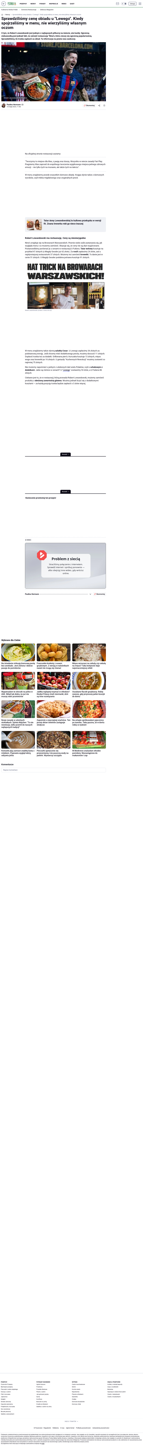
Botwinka (110, 1389)
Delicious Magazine (46, 10)
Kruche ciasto (76, 1389)
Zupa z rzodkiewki (112, 1387)
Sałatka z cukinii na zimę (43, 1406)
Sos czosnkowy (5, 1409)
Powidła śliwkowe (41, 1389)
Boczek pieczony (6, 1411)
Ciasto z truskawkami (114, 1397)
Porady (42, 4)
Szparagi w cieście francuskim (116, 1392)
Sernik (74, 1387)
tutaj (43, 1443)
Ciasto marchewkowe (78, 1384)
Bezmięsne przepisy (7, 1387)
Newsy (33, 4)
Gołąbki (3, 1399)
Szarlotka (75, 1397)
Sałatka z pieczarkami (7, 1414)
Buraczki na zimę (41, 1401)
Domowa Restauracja (28, 10)
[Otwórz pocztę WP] (117, 3)
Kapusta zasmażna (7, 1404)
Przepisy (23, 4)
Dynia (38, 1397)
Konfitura (39, 1399)
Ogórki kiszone (40, 1384)
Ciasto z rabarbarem (113, 1394)
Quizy (72, 4)
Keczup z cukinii (6, 1392)
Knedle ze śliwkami (42, 1404)
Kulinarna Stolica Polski (9, 10)
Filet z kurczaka (5, 1394)
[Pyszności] (14, 4)
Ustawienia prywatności (100, 1428)
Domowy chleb (76, 1404)
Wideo (64, 4)
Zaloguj (132, 4)
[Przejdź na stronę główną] (3, 5)
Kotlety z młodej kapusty (114, 1384)
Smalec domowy (6, 1401)
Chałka (74, 1399)
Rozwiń (64, 454)
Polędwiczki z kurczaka (8, 1406)
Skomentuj (90, 105)
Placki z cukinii (40, 1392)
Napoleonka (75, 1392)
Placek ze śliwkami (77, 1394)
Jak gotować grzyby (42, 1394)
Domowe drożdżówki (78, 1401)
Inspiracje (53, 4)
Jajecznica (4, 1397)
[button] (124, 3)
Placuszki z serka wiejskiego (9, 1389)
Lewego (66, 370)
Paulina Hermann (14, 105)
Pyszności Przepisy (7, 1384)
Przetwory (39, 1387)
